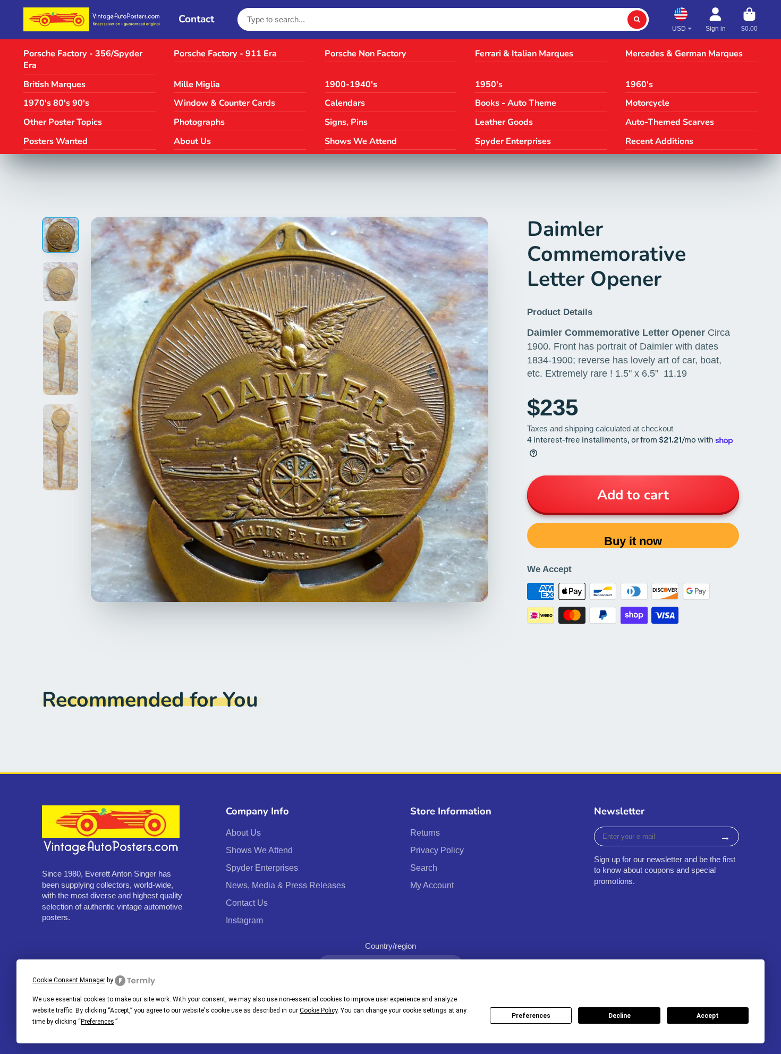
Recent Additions (659, 141)
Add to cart (633, 495)
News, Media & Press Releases (285, 885)
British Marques (54, 84)
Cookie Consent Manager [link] (68, 980)
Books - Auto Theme (515, 103)
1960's (639, 84)
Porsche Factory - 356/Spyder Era (82, 60)
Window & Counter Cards (224, 103)
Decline (619, 1015)
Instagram (244, 920)
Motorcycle (647, 103)
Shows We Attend (361, 141)
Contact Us (247, 902)
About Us (192, 141)
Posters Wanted (55, 141)
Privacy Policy (437, 850)
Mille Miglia (197, 84)
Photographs (199, 122)
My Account (432, 885)
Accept (708, 1015)
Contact (196, 19)
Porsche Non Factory (365, 54)
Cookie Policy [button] (318, 1010)
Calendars (345, 103)
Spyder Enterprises (513, 141)
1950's (489, 84)
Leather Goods (504, 122)
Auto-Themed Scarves (669, 122)
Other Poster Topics (62, 122)
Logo (93, 19)
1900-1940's (351, 84)
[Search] (636, 19)
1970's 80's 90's (56, 103)
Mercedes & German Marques (684, 54)
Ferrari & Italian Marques (524, 54)
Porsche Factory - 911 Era (225, 54)
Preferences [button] (97, 1021)
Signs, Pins (346, 122)
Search (423, 867)
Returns (425, 832)
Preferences (531, 1015)
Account (716, 19)
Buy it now (633, 541)
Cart (749, 19)
